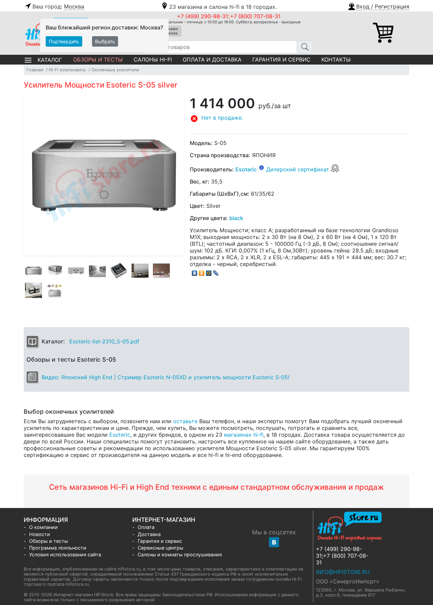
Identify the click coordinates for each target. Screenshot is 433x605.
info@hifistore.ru (343, 571)
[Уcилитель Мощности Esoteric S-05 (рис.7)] (161, 270)
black (236, 218)
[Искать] (305, 47)
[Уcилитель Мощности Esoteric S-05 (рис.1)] (33, 270)
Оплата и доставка (212, 59)
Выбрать (105, 41)
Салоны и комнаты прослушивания (180, 554)
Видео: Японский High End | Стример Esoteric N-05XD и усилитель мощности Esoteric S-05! (165, 377)
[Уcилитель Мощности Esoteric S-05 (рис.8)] (33, 290)
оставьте (185, 421)
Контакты (336, 59)
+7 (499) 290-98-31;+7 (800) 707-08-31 (229, 16)
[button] (378, 5)
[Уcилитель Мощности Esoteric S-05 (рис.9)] (54, 290)
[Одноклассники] (201, 271)
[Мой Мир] (208, 271)
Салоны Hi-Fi (153, 59)
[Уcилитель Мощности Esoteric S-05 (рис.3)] (76, 270)
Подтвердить (64, 41)
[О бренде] (261, 167)
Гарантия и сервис (281, 59)
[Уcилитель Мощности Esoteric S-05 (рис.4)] (97, 270)
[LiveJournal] (216, 271)
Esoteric (246, 169)
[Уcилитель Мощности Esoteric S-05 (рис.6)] (140, 270)
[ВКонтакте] (194, 271)
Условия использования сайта (65, 554)
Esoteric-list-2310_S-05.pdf (104, 341)
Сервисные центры (160, 548)
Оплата (146, 527)
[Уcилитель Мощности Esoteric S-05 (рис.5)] (118, 270)
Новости (39, 534)
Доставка (149, 534)
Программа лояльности (57, 548)
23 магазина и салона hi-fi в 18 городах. (223, 6)
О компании (43, 527)
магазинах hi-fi (244, 434)
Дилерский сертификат (298, 169)
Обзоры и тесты (98, 59)
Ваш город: (58, 6)
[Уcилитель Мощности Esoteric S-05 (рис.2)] (54, 270)
